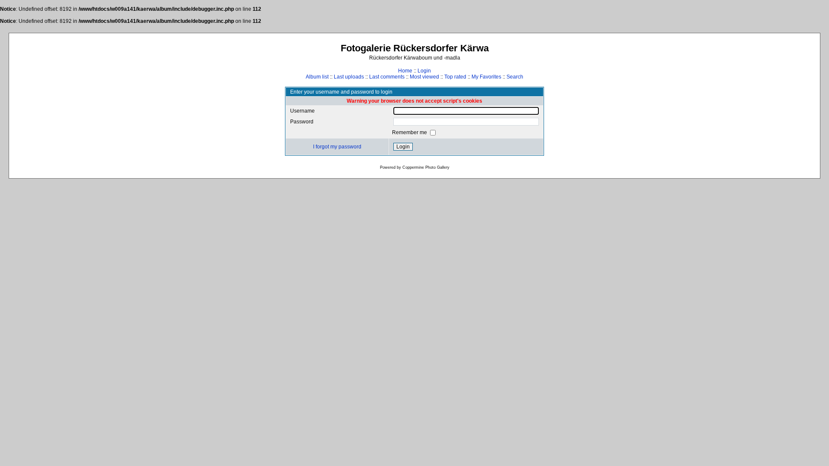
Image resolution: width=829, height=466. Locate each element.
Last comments (387, 77)
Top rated (455, 77)
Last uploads (349, 77)
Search (514, 77)
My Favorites (486, 77)
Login (424, 71)
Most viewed (424, 77)
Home (405, 71)
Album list (317, 77)
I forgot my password (337, 147)
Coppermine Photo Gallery (425, 167)
